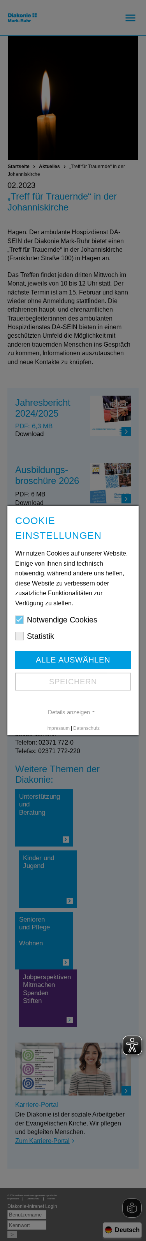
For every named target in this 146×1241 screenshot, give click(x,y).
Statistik (40, 636)
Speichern (73, 681)
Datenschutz (86, 728)
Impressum (58, 728)
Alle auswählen (73, 660)
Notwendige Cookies (62, 619)
